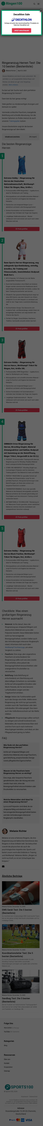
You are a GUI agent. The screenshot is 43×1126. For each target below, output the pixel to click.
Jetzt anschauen (21, 30)
